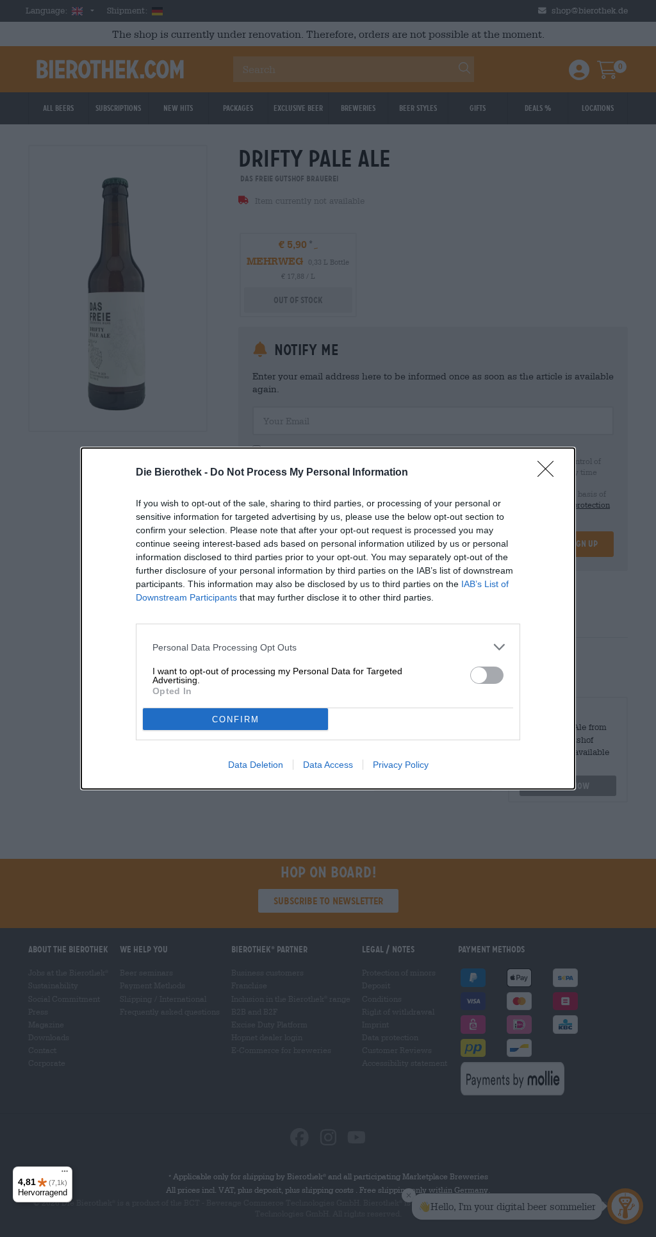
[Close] (549, 473)
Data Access (328, 765)
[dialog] (328, 618)
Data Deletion (255, 765)
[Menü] (64, 1174)
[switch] (487, 675)
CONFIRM (235, 719)
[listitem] (328, 647)
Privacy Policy (401, 765)
